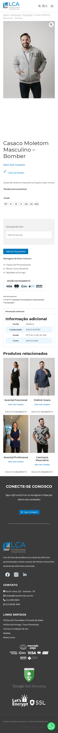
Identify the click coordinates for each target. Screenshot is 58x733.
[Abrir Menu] (52, 6)
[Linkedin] (25, 574)
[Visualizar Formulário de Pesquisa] (38, 6)
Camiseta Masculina (42, 459)
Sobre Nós (26, 727)
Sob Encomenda (38, 300)
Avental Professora (16, 457)
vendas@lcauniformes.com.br (19, 595)
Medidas (7, 633)
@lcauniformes (19, 495)
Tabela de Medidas (16, 172)
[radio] (6, 204)
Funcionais (16, 300)
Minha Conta (9, 637)
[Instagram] (16, 574)
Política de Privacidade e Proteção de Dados (23, 620)
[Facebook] (7, 574)
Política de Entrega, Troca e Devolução (21, 624)
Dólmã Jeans (42, 400)
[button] (51, 24)
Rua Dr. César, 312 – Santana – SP (20, 591)
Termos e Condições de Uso (15, 628)
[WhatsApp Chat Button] (51, 726)
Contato (42, 727)
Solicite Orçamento (15, 251)
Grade (7, 198)
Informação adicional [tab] (14, 311)
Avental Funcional (15, 400)
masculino (10, 302)
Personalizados (26, 300)
